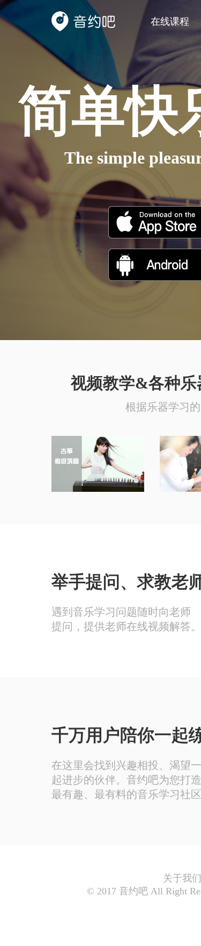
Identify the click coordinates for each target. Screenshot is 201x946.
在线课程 (170, 21)
